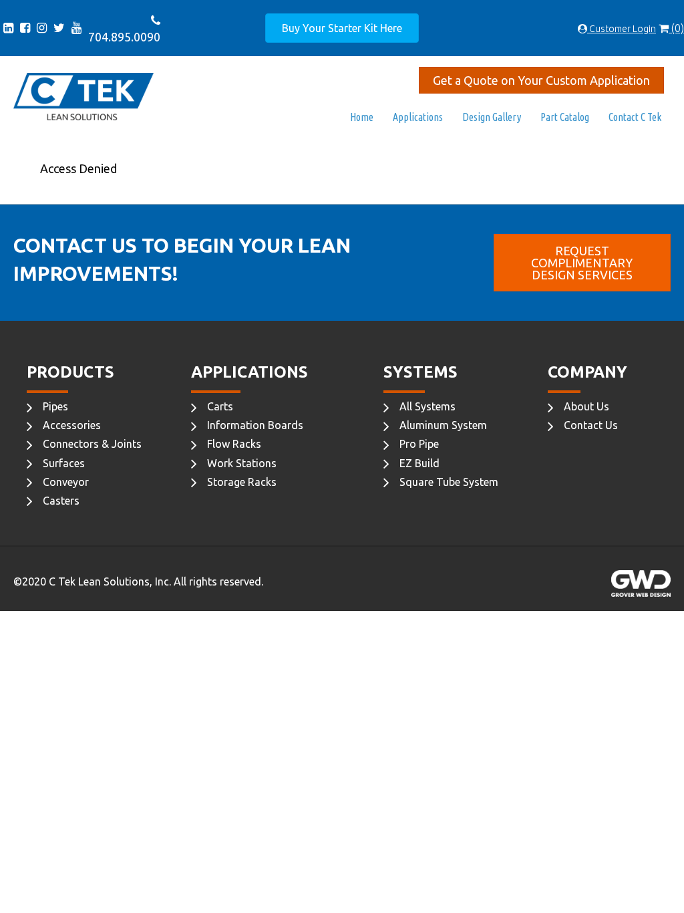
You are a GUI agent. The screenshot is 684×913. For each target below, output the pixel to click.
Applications (418, 117)
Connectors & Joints (92, 444)
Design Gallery (491, 117)
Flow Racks (234, 444)
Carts (220, 406)
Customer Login (621, 28)
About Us (586, 406)
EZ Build (419, 463)
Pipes (55, 406)
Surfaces (64, 463)
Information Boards (255, 425)
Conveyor (66, 482)
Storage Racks (242, 482)
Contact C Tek (635, 117)
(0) (676, 28)
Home (361, 117)
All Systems (427, 406)
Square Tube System (448, 482)
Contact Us (591, 425)
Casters (61, 501)
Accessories (72, 425)
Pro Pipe (419, 444)
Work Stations (242, 463)
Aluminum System (443, 425)
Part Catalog (564, 117)
